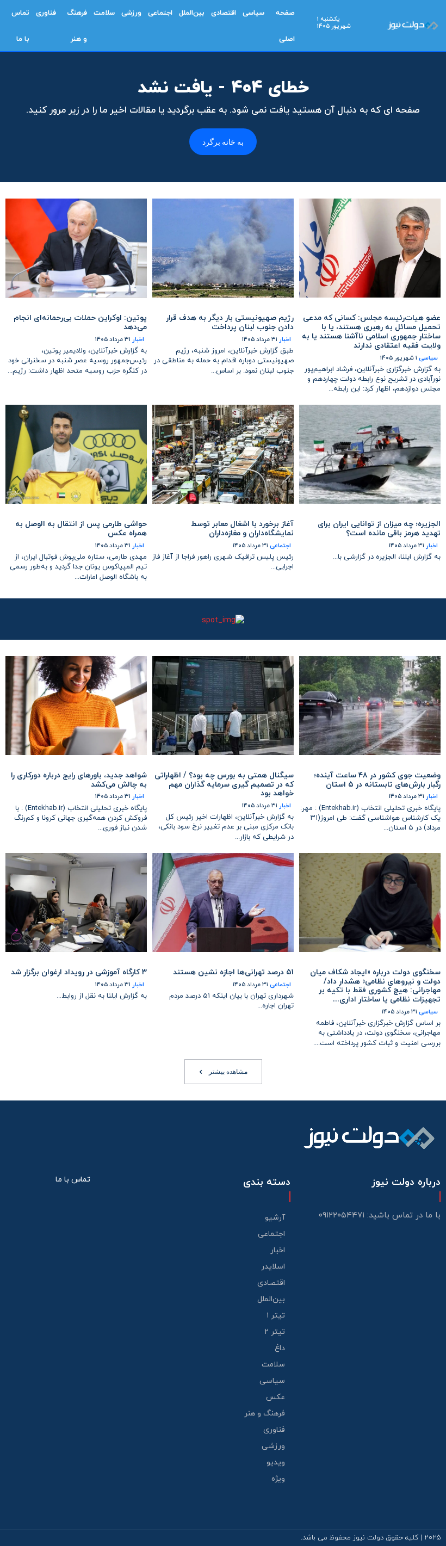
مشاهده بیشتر (228, 1071)
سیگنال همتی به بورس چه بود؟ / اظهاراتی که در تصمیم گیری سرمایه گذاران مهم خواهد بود (224, 784)
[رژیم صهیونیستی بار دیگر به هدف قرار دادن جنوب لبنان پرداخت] (223, 248)
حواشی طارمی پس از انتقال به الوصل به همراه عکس (81, 529)
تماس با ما (72, 1179)
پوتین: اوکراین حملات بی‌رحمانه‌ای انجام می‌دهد (80, 322)
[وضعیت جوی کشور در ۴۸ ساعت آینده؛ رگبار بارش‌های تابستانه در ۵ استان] (370, 705)
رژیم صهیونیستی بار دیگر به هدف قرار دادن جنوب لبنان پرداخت (230, 322)
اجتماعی (280, 545)
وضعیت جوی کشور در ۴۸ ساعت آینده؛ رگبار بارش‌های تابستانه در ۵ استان (377, 780)
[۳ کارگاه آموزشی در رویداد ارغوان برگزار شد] (76, 902)
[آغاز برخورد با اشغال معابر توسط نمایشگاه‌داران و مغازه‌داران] (223, 454)
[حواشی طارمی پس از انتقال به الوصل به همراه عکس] (76, 454)
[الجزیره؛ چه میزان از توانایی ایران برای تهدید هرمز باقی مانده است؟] (370, 454)
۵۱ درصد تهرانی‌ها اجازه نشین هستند (233, 972)
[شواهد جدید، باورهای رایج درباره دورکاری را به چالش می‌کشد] (76, 705)
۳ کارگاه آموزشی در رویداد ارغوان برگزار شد (79, 972)
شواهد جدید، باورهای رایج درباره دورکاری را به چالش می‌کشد (79, 780)
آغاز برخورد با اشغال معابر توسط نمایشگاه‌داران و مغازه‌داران (242, 529)
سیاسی (428, 358)
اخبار (285, 339)
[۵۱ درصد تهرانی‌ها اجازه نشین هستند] (223, 902)
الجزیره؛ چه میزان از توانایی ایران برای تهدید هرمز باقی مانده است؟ (379, 529)
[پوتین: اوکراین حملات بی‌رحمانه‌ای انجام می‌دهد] (76, 248)
